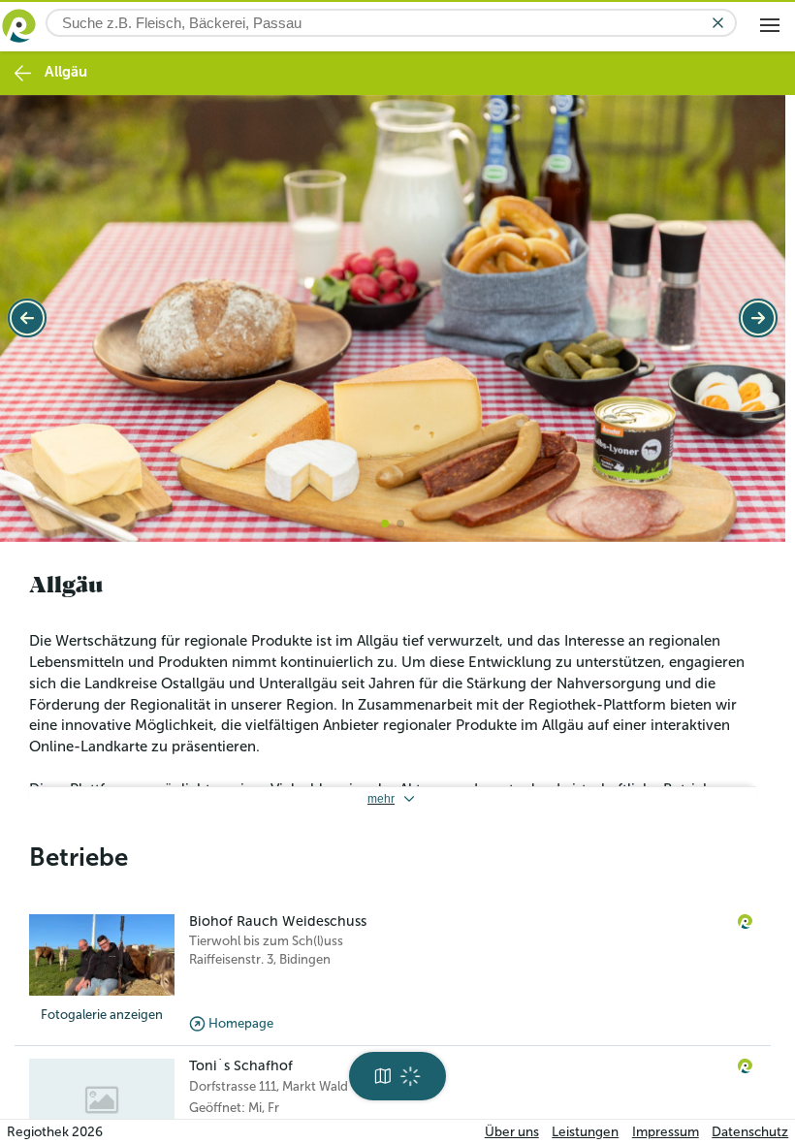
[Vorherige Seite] (27, 315)
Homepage (240, 1017)
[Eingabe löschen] (718, 23)
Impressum (665, 1132)
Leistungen (585, 1132)
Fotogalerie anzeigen (102, 1009)
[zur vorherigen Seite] (23, 73)
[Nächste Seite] (758, 315)
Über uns (512, 1132)
